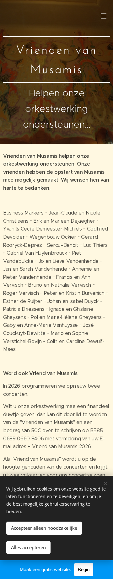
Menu (103, 15)
